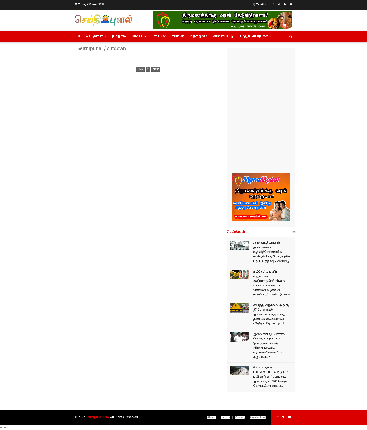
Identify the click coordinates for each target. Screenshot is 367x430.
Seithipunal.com (97, 417)
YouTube (160, 36)
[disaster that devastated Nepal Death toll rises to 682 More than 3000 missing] (239, 370)
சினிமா (178, 36)
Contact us (257, 417)
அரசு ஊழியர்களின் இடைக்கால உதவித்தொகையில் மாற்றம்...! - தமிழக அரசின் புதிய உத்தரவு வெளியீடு (272, 252)
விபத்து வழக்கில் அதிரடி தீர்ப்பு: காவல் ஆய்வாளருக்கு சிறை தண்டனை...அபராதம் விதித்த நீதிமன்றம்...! (271, 314)
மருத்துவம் (198, 36)
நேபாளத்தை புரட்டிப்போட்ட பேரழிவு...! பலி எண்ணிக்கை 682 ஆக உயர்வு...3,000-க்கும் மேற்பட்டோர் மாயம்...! (270, 377)
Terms (225, 417)
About (211, 417)
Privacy (240, 417)
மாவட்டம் (139, 36)
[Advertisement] (261, 111)
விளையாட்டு (223, 36)
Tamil (260, 4)
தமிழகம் (119, 36)
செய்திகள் (95, 36)
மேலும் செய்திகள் (254, 36)
